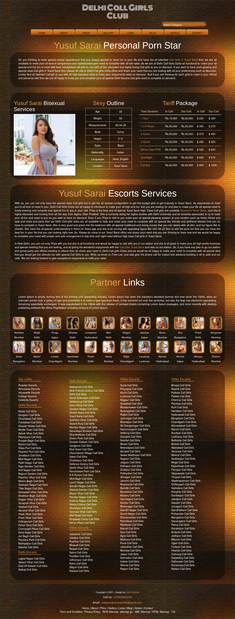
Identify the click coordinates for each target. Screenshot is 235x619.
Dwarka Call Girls (28, 547)
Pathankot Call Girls (131, 473)
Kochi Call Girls (129, 392)
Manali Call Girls (129, 528)
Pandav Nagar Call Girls (83, 497)
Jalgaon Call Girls (130, 462)
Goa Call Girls (128, 532)
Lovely (55, 356)
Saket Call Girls (78, 456)
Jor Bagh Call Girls (29, 536)
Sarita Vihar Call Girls (81, 467)
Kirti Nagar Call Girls (30, 470)
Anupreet (216, 332)
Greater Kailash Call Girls (84, 442)
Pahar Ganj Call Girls (30, 525)
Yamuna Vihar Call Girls (83, 511)
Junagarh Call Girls (182, 506)
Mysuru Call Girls (130, 495)
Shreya (198, 356)
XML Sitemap (142, 611)
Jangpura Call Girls (80, 445)
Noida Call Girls (27, 411)
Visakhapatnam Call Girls (185, 480)
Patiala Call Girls (180, 396)
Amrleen (19, 332)
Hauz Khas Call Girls (81, 405)
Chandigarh (55, 361)
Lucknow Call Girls (131, 396)
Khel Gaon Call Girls (81, 449)
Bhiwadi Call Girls (79, 545)
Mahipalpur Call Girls (30, 543)
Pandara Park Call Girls (32, 540)
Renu (162, 332)
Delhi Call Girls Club (117, 11)
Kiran (19, 356)
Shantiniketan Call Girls (82, 434)
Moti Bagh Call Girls (80, 478)
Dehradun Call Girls (131, 558)
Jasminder (73, 356)
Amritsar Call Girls (181, 433)
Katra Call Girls (78, 563)
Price (86, 32)
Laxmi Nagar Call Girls (82, 482)
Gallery (108, 32)
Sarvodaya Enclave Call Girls (86, 431)
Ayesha (144, 332)
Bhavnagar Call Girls (132, 506)
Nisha (108, 356)
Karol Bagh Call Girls (30, 532)
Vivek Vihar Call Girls (30, 514)
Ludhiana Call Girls (182, 436)
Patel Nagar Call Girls (30, 462)
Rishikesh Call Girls (131, 524)
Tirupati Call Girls (181, 477)
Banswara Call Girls (131, 491)
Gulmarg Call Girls (182, 554)
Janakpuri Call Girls (29, 455)
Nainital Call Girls (130, 440)
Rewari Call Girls (79, 549)
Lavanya (144, 356)
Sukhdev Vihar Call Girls (83, 420)
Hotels (175, 32)
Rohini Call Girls (27, 444)
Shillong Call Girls (130, 433)
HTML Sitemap (160, 611)
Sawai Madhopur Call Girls (135, 455)
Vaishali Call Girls (28, 506)
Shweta (72, 332)
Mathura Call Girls (130, 539)
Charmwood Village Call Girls (86, 453)
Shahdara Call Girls (80, 508)
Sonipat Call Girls (130, 451)
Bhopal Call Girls (181, 385)
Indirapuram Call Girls (31, 521)
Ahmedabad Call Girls (184, 425)
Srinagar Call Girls (130, 477)
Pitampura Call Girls (29, 437)
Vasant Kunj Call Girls (81, 423)
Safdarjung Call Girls (81, 401)
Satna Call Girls (78, 552)
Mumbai (19, 337)
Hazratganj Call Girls (132, 499)
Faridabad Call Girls (29, 422)
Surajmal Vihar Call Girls (32, 503)
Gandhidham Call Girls (184, 510)
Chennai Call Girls (181, 400)
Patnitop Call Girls (181, 403)
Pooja (55, 332)
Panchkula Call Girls (132, 521)
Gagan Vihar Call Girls (31, 499)
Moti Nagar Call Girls (30, 459)
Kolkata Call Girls (181, 392)
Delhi (37, 337)
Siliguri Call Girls (78, 567)
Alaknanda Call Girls (81, 387)
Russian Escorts (27, 385)
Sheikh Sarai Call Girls (82, 412)
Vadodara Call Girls (182, 488)
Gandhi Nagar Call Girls (134, 510)
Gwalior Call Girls (181, 502)
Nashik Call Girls (180, 389)
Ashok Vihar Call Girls (31, 433)
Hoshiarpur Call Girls (183, 458)
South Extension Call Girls (84, 398)
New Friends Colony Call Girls (86, 390)
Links (130, 32)
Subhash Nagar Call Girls (33, 484)
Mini (108, 332)
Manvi (36, 356)
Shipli (37, 332)
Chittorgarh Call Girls (183, 484)
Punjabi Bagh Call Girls (31, 440)
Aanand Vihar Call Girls (31, 510)
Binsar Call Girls (129, 444)
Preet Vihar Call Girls (30, 518)
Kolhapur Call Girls (131, 466)
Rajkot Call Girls (129, 414)
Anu (180, 332)
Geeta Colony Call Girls (83, 504)
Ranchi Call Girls (181, 429)
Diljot (126, 356)
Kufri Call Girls (179, 407)
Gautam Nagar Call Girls (83, 409)
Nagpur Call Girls (130, 400)
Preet (198, 332)
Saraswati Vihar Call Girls (33, 492)
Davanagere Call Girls (184, 521)
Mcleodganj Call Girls (132, 447)
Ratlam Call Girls (181, 569)
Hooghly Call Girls (181, 491)
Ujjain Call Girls (180, 543)
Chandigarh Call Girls (183, 422)
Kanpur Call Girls (130, 502)
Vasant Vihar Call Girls (31, 562)
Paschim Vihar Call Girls (32, 477)
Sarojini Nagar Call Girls (83, 486)
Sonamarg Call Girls (183, 565)
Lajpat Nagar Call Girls (31, 558)
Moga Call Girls (180, 462)
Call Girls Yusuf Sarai (132, 247)
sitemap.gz (126, 611)
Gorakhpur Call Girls (183, 528)
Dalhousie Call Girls (182, 561)
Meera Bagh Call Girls (31, 481)
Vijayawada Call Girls (183, 473)
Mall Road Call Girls (80, 515)
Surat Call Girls (129, 385)
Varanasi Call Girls (182, 451)
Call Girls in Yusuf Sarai (183, 59)
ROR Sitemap (110, 611)
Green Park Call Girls (81, 438)
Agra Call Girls (128, 535)
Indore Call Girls (129, 561)
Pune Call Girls (129, 543)
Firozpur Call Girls (181, 469)
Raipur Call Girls (129, 569)
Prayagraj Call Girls (131, 389)
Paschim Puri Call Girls (31, 451)
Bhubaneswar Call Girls (133, 407)
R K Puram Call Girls (81, 475)
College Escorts (27, 396)
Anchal (180, 356)
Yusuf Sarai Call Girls (81, 416)
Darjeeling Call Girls (182, 558)
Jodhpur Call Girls (181, 535)
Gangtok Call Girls (130, 436)
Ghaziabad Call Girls (30, 418)
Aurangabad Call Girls (133, 411)
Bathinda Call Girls (182, 440)
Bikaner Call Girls (181, 539)
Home (41, 32)
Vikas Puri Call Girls (29, 448)
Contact (197, 32)
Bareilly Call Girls (130, 488)
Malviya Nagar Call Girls (83, 427)
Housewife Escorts (29, 392)
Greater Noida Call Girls (32, 426)
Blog (153, 32)
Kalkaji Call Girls (27, 569)
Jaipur (54, 337)
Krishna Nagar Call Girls (83, 500)
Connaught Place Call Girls (34, 529)
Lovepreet (91, 332)
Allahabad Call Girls (182, 447)
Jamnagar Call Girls (131, 418)
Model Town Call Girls (31, 429)
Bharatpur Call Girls (131, 422)
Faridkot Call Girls (79, 556)
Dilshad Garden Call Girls (84, 489)
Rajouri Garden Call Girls (32, 473)
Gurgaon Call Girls (29, 415)
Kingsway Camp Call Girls (84, 519)
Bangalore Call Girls (182, 418)
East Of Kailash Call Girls (32, 566)
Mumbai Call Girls (130, 550)
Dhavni (216, 356)
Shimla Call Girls (129, 565)
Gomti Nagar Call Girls (133, 513)
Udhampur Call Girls (81, 560)
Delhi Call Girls (77, 394)
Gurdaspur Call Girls (183, 495)
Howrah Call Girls (181, 550)
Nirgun (126, 332)
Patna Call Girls (180, 524)
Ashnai (162, 356)
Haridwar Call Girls (182, 411)
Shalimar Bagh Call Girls (32, 495)
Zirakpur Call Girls (130, 469)
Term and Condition (71, 611)
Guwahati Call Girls (131, 403)
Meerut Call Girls (181, 455)
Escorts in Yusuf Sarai (193, 210)
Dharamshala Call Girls (133, 517)
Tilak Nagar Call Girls (30, 488)
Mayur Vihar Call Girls (82, 493)
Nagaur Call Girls (130, 458)
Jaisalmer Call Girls (80, 534)
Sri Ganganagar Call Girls (135, 425)
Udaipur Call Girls (79, 538)
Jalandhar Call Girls (131, 547)
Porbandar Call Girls (183, 513)
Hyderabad (90, 337)
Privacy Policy (92, 611)
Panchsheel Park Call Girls (84, 471)
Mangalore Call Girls (183, 517)
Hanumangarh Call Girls (134, 429)
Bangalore (180, 337)
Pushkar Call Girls (79, 541)
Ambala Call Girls (181, 532)
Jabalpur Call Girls (182, 499)
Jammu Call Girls (130, 480)
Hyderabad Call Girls (183, 414)
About (64, 32)
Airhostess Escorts (29, 389)
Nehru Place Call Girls (82, 522)
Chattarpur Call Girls (81, 460)
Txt (173, 611)
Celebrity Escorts (28, 400)
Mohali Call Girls (180, 444)
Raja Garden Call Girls (31, 466)
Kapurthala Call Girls (183, 466)
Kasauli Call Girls (79, 571)
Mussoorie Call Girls (132, 484)
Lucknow (144, 361)
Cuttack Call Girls (181, 547)
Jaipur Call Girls (129, 554)
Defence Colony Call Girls (84, 464)
